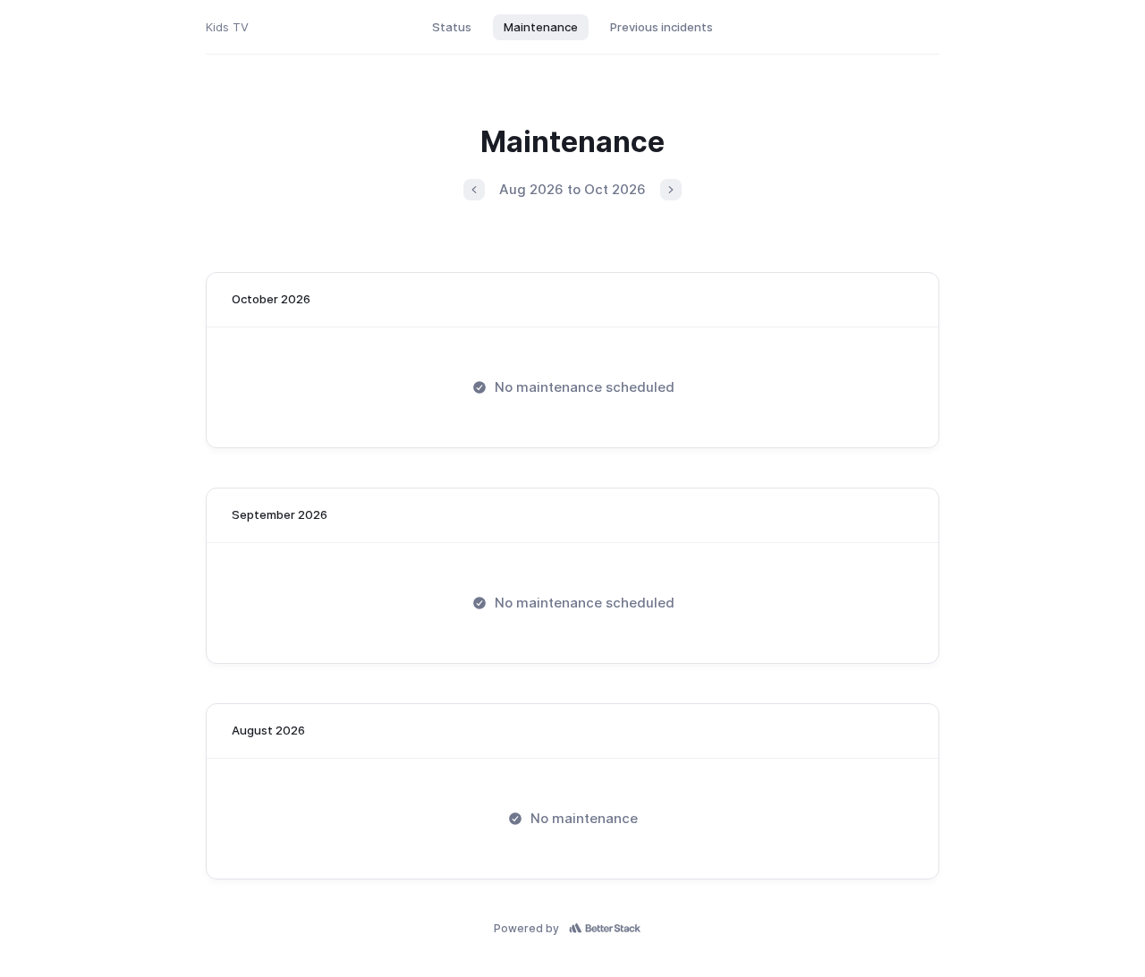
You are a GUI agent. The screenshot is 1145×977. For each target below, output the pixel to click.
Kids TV (227, 27)
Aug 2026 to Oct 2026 (572, 189)
